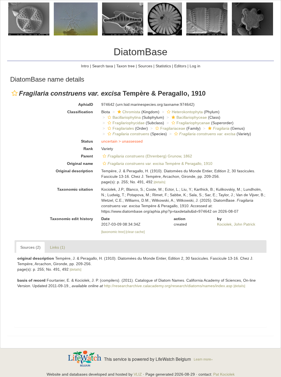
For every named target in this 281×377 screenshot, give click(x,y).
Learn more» (203, 359)
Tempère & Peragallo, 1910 (160, 163)
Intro (85, 66)
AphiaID (85, 104)
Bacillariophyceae (191, 117)
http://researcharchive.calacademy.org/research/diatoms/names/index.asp (168, 286)
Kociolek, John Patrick (236, 224)
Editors (180, 66)
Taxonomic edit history (71, 219)
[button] (14, 93)
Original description (74, 171)
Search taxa (102, 66)
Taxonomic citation (75, 189)
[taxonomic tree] (113, 232)
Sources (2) (30, 247)
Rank (88, 148)
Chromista (131, 112)
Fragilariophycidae (129, 123)
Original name (80, 163)
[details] (159, 182)
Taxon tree (125, 66)
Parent (87, 156)
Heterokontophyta (187, 112)
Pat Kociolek (224, 374)
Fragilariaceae (172, 128)
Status (87, 141)
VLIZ (138, 374)
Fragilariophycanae (193, 123)
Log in (195, 66)
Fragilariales (123, 128)
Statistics (163, 66)
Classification (80, 112)
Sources (145, 66)
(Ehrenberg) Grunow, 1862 (150, 156)
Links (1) (57, 247)
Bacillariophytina (127, 117)
